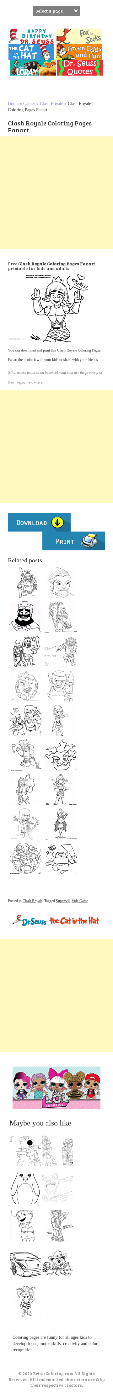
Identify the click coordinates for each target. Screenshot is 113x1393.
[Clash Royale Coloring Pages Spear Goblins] (60, 686)
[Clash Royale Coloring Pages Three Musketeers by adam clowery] (25, 858)
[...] (27, 1152)
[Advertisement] (56, 192)
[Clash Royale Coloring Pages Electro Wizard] (60, 651)
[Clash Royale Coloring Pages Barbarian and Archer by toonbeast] (25, 651)
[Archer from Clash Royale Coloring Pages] (25, 824)
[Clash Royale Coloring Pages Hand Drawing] (25, 686)
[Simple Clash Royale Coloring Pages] (60, 858)
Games (29, 103)
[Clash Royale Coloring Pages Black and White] (25, 582)
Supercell (63, 901)
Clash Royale (51, 103)
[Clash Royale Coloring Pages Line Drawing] (60, 789)
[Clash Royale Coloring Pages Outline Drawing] (25, 720)
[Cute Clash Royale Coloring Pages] (60, 617)
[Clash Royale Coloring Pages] (60, 720)
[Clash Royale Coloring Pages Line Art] (25, 789)
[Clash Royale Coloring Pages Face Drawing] (60, 755)
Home (13, 103)
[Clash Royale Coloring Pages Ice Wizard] (60, 582)
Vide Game (80, 901)
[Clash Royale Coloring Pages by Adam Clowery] (25, 755)
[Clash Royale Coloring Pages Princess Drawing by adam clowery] (60, 824)
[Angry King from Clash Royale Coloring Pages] (25, 617)
